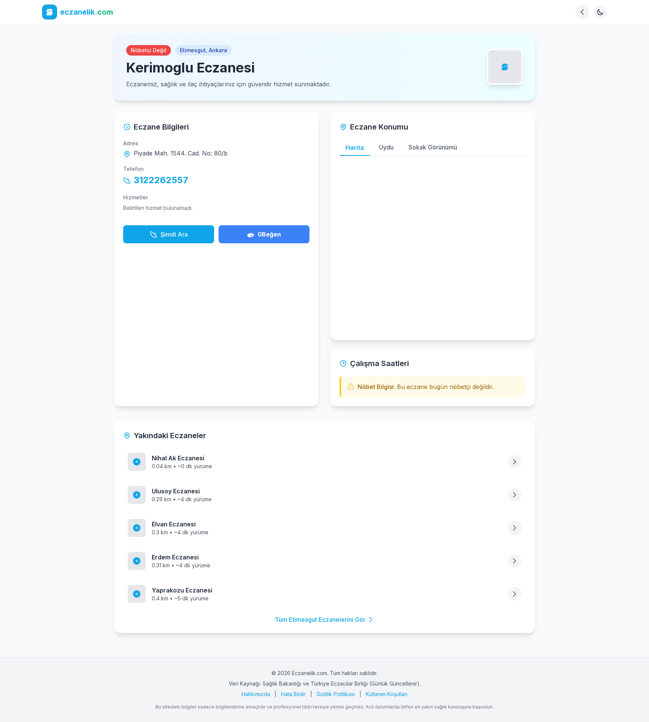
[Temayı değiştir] (600, 12)
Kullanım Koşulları (387, 694)
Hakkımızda (255, 694)
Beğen (269, 234)
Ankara (218, 50)
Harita (355, 147)
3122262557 (161, 180)
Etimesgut (193, 50)
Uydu (386, 147)
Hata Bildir (293, 694)
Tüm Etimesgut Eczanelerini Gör (320, 619)
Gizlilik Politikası (336, 694)
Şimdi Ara (174, 234)
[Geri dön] (582, 12)
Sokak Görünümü (433, 147)
